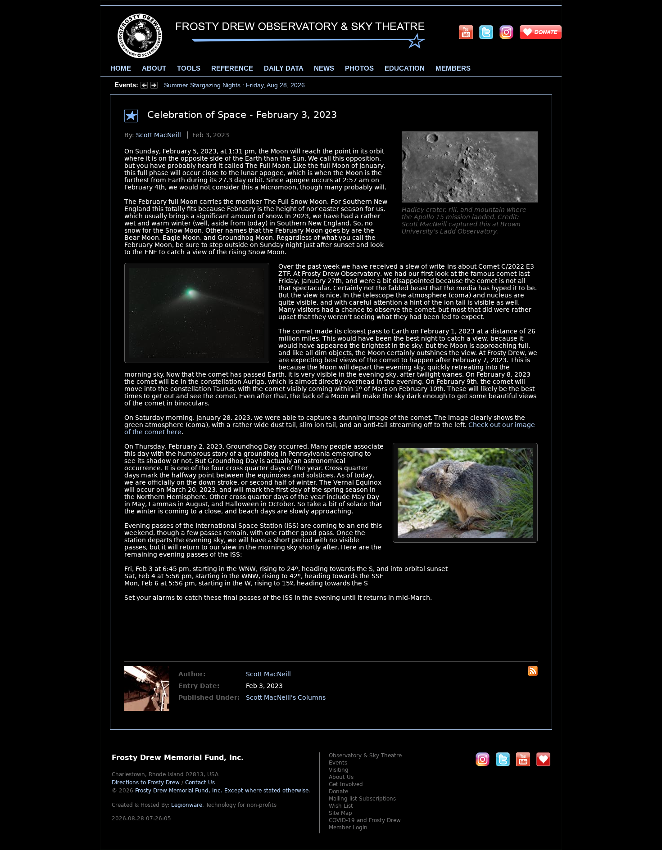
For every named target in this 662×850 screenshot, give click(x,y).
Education (405, 68)
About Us (341, 777)
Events (338, 763)
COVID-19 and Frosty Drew (365, 820)
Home (120, 68)
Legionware (186, 805)
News (324, 68)
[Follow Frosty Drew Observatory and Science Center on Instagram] (506, 32)
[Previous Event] (144, 86)
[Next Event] (154, 86)
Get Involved (346, 784)
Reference (232, 68)
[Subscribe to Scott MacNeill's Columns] (533, 673)
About (154, 68)
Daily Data (283, 68)
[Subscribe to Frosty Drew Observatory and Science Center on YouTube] (466, 32)
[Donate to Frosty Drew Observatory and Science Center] (541, 32)
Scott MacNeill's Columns (286, 697)
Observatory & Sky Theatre (365, 755)
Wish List (341, 806)
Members (453, 68)
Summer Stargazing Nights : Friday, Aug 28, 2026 (234, 85)
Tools (188, 68)
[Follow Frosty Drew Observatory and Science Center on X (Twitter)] (486, 32)
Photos (359, 68)
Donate (338, 791)
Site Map (340, 813)
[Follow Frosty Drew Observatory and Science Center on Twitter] (503, 759)
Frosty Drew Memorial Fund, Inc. (221, 790)
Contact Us (200, 782)
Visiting (339, 770)
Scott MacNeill (158, 135)
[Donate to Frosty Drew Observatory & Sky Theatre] (543, 759)
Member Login (348, 827)
